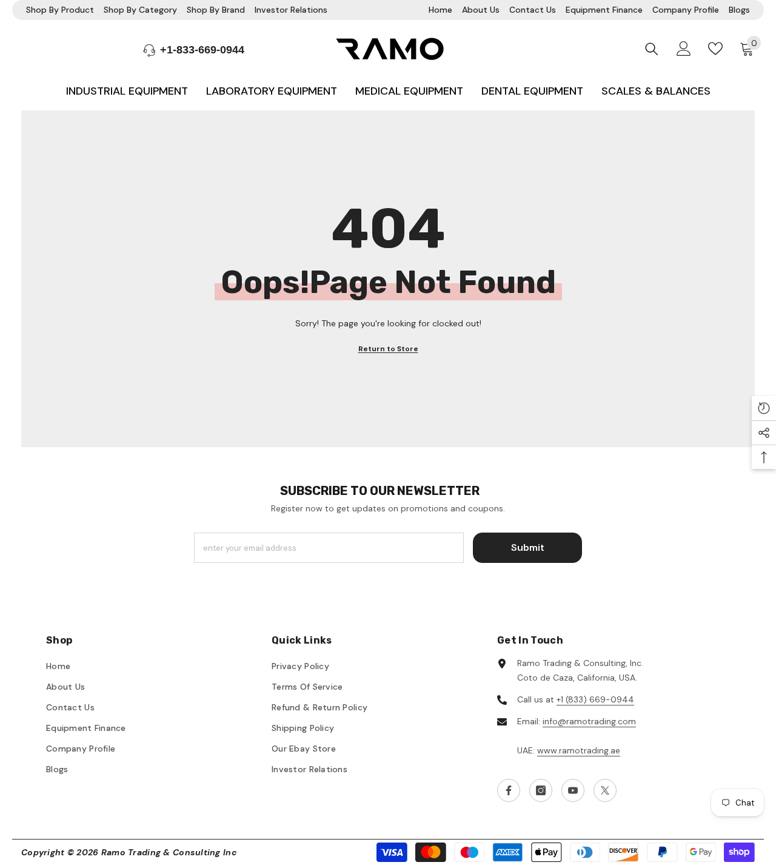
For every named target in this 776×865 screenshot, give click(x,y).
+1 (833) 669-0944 (595, 699)
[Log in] (684, 48)
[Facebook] (508, 790)
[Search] (652, 49)
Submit (527, 547)
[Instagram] (540, 790)
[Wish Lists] (715, 48)
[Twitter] (605, 790)
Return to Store (388, 349)
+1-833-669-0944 (202, 50)
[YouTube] (572, 790)
